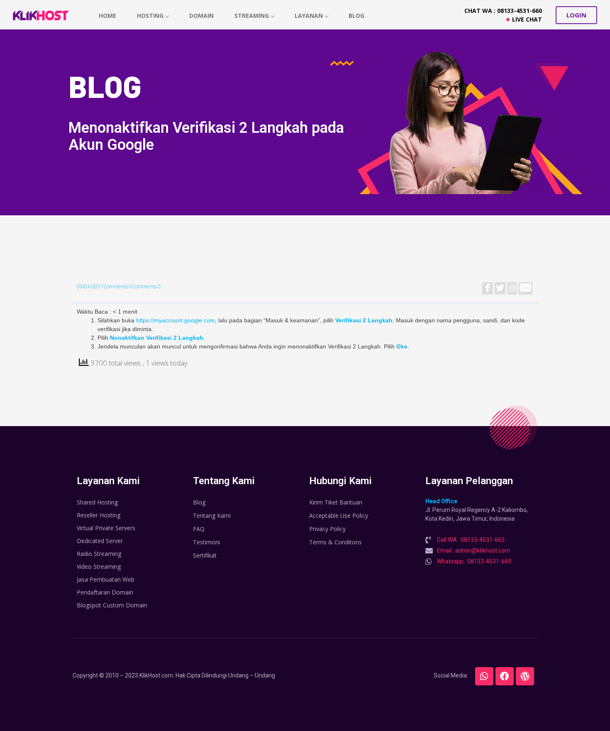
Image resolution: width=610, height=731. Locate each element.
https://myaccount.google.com (175, 320)
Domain (201, 15)
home (107, 15)
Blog (356, 15)
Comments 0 (117, 286)
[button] (576, 15)
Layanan (309, 15)
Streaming (251, 15)
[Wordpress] (525, 676)
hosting (150, 15)
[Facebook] (504, 676)
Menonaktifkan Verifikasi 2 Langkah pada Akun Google (206, 136)
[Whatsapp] (484, 676)
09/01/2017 (90, 286)
